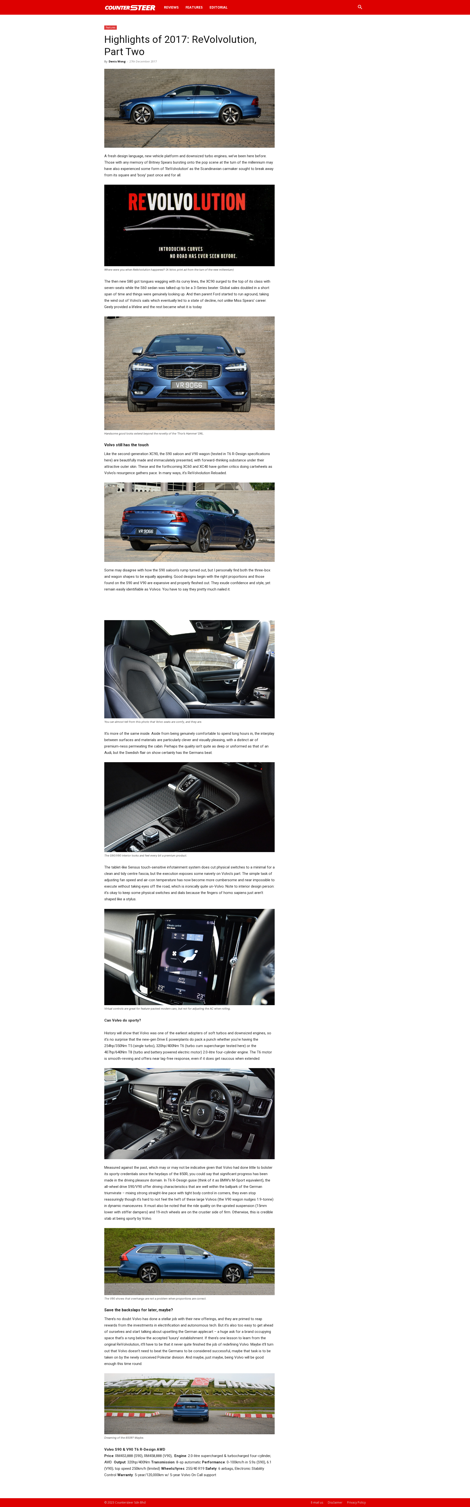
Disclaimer (335, 1502)
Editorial (219, 7)
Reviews (171, 7)
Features (194, 7)
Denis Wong (117, 61)
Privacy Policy (356, 1502)
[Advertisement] (189, 606)
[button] (360, 7)
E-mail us (317, 1502)
